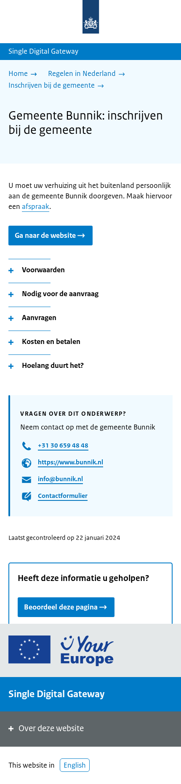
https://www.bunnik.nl (70, 462)
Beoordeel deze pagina (61, 607)
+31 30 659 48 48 (63, 445)
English (75, 765)
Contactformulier (63, 496)
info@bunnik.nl (60, 479)
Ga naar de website (45, 235)
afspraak (35, 206)
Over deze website (51, 728)
